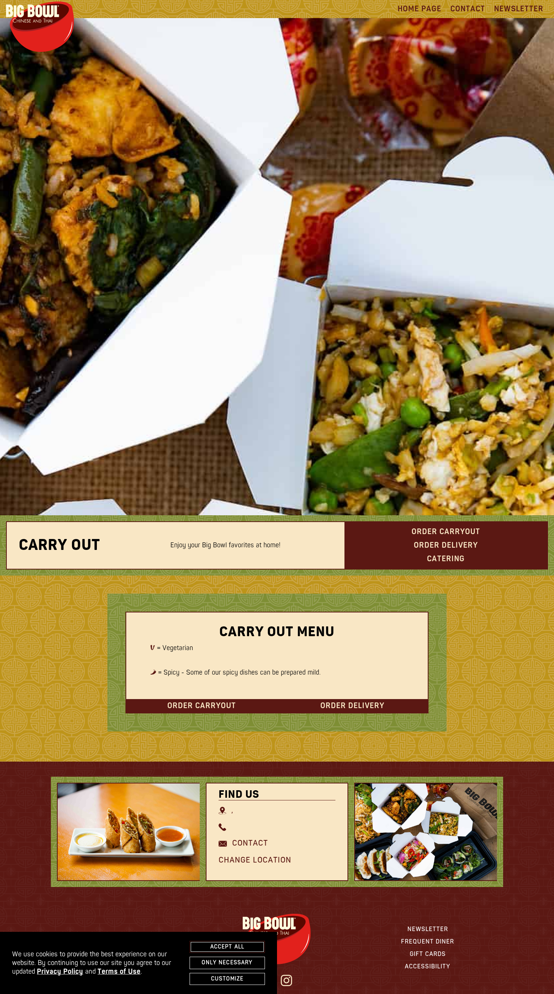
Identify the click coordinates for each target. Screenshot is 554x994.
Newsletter (518, 9)
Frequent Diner (427, 941)
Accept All (227, 947)
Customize (227, 979)
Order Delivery (446, 545)
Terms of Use (119, 971)
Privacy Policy (60, 971)
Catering (446, 558)
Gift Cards (428, 954)
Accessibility (427, 966)
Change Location (255, 860)
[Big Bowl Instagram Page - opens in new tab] (287, 982)
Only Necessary (227, 962)
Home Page (419, 9)
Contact (467, 9)
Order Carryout (446, 531)
